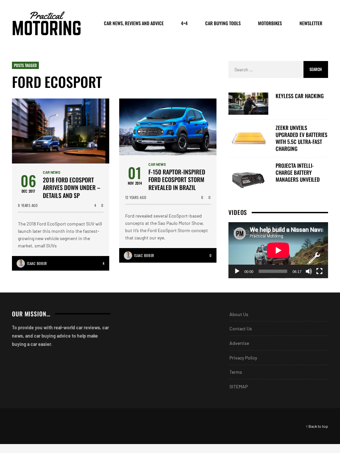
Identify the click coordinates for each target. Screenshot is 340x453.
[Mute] (308, 271)
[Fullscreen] (319, 271)
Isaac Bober (37, 263)
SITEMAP (238, 386)
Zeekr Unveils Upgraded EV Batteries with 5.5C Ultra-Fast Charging (301, 138)
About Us (238, 314)
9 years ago (28, 205)
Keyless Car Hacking (300, 96)
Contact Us (240, 328)
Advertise (239, 343)
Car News (51, 172)
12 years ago (135, 197)
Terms (235, 372)
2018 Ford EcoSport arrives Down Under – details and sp (71, 187)
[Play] (237, 271)
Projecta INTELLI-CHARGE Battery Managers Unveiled (298, 172)
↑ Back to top (317, 426)
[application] (278, 250)
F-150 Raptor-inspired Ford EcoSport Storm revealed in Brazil (176, 179)
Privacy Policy (243, 357)
